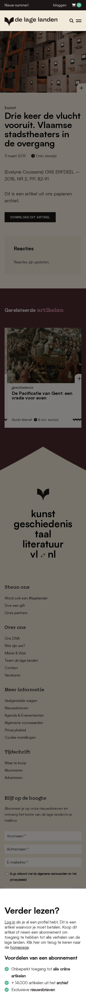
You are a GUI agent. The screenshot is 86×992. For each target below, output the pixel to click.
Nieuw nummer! (17, 5)
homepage (19, 947)
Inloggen (59, 5)
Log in (10, 922)
